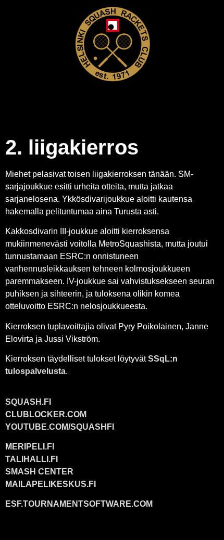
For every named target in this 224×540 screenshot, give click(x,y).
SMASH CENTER (39, 471)
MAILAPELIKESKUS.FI (50, 484)
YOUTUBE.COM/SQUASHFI (59, 426)
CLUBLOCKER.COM (45, 414)
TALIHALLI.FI (31, 459)
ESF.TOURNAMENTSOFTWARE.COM (79, 503)
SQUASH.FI (28, 401)
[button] (112, 102)
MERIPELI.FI (29, 446)
